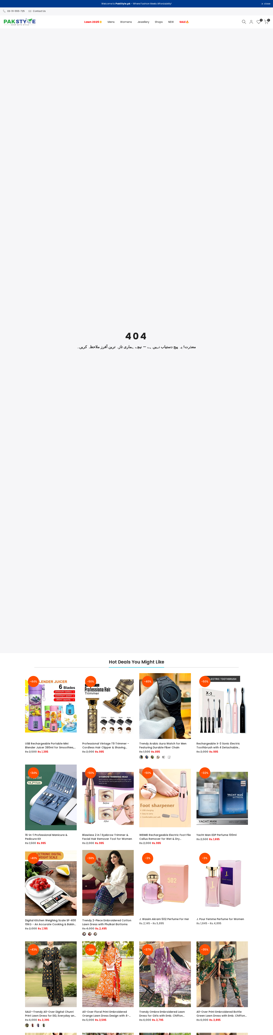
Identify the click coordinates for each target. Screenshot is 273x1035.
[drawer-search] (244, 22)
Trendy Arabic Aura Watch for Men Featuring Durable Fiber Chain (162, 745)
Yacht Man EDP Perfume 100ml (216, 835)
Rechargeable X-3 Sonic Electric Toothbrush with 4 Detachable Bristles (218, 746)
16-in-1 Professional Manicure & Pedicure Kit (46, 837)
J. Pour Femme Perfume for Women (220, 919)
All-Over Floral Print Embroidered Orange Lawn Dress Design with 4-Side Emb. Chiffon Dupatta (105, 1014)
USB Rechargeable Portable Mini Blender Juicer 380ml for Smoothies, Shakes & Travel (49, 746)
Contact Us (39, 11)
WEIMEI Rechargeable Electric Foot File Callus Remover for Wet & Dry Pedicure (165, 837)
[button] (74, 679)
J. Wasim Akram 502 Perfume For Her (164, 919)
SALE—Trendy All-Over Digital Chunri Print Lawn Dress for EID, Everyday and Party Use (50, 1014)
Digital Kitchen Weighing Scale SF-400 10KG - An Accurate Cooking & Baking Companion (50, 922)
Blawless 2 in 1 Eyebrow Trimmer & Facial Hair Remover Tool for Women (107, 837)
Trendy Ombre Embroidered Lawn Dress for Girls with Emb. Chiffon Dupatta (162, 1014)
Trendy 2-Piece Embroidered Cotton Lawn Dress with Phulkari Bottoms (106, 922)
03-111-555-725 (16, 11)
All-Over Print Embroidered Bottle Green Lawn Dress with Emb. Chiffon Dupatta (220, 1014)
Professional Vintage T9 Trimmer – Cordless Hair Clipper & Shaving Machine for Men (105, 746)
